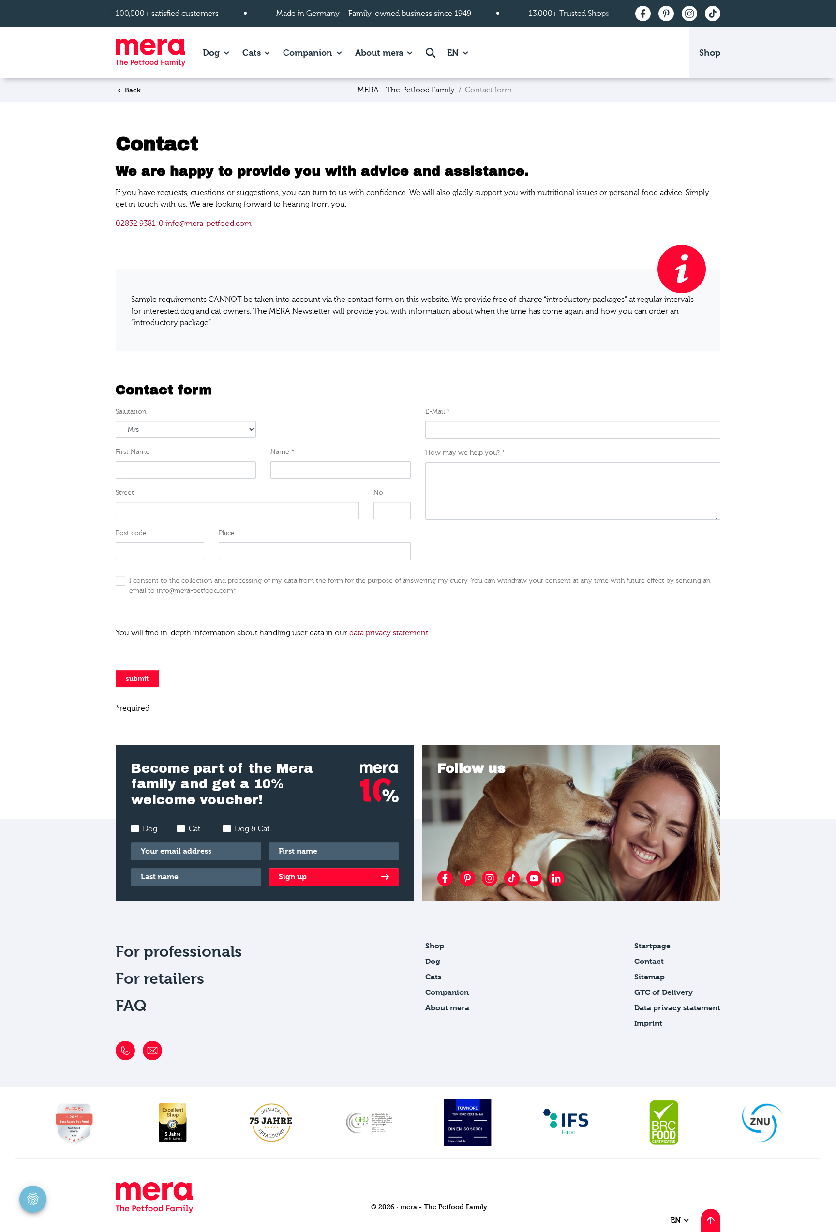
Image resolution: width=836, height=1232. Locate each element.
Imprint (648, 1023)
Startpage (652, 945)
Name (282, 452)
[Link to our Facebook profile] (445, 878)
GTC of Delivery (663, 992)
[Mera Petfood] (154, 1210)
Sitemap (649, 976)
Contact (649, 961)
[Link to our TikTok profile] (512, 878)
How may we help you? (465, 453)
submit (137, 678)
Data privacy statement (677, 1007)
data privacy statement (388, 633)
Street (125, 492)
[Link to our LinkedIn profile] (556, 878)
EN (454, 52)
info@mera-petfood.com (208, 223)
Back (132, 90)
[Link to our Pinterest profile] (467, 878)
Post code (131, 533)
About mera (379, 52)
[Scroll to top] (710, 1220)
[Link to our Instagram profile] (489, 878)
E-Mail (437, 412)
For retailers (160, 979)
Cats (251, 52)
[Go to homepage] (150, 53)
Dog (211, 52)
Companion (307, 52)
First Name (132, 452)
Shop (709, 52)
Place (227, 533)
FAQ (131, 1006)
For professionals (179, 952)
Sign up (293, 876)
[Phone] (125, 1050)
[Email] (152, 1050)
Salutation (131, 412)
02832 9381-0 (140, 223)
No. (379, 492)
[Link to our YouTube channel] (534, 878)
